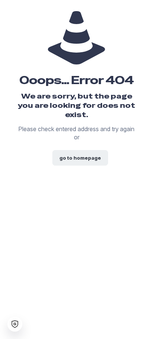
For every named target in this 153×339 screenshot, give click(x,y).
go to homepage (80, 158)
